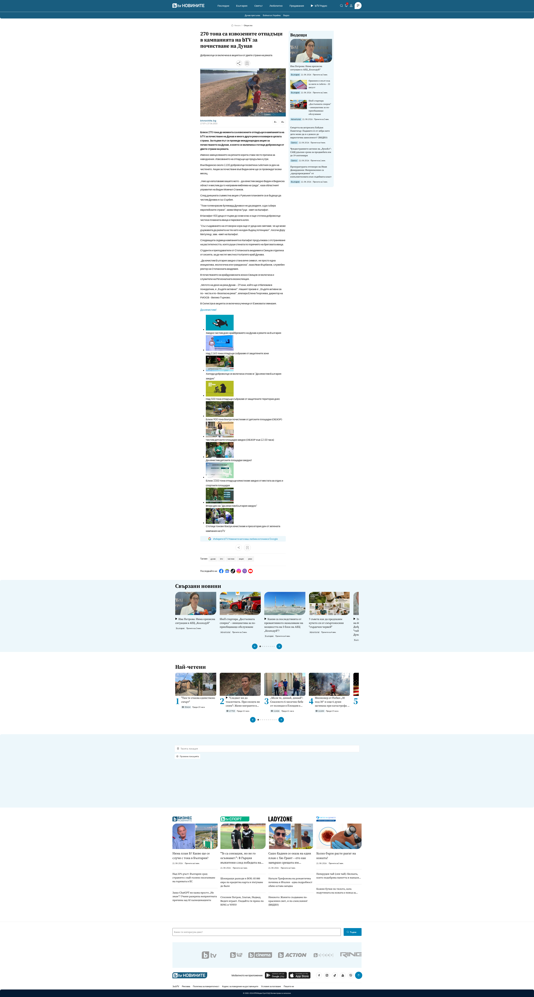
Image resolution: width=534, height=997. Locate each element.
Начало (237, 25)
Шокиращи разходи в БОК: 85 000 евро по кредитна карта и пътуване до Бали (241, 882)
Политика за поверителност (206, 986)
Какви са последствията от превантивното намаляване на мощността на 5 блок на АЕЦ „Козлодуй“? (283, 624)
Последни (223, 5)
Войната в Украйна (271, 15)
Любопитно (276, 5)
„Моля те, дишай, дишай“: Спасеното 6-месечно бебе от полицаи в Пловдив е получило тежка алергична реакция (287, 702)
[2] (346, 6)
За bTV (175, 986)
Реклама (186, 986)
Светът (258, 5)
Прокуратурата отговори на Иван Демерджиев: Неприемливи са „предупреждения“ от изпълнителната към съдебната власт (311, 171)
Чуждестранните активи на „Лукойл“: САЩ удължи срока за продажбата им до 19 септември (310, 152)
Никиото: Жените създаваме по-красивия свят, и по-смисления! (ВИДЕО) (287, 900)
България (241, 5)
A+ (282, 121)
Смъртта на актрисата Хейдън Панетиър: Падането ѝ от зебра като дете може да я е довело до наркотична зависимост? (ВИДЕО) (310, 132)
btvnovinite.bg (277, 114)
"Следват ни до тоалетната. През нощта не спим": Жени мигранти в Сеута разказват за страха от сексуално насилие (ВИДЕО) (243, 702)
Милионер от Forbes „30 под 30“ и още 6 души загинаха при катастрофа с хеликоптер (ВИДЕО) (332, 702)
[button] (255, 646)
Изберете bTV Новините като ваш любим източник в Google (245, 538)
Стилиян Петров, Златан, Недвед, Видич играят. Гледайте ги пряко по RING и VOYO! (242, 900)
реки (250, 559)
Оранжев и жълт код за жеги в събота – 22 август (319, 84)
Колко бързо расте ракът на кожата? (336, 855)
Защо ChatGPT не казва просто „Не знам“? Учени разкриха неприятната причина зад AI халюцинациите (194, 896)
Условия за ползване (271, 986)
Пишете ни (289, 986)
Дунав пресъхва (252, 15)
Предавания (297, 5)
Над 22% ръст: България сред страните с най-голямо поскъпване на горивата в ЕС (193, 877)
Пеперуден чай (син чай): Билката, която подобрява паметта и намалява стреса (339, 875)
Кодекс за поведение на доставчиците (240, 986)
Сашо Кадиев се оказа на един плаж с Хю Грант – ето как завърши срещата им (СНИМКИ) (289, 858)
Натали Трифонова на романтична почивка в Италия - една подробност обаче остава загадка (290, 882)
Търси (353, 932)
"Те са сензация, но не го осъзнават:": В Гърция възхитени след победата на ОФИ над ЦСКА (240, 858)
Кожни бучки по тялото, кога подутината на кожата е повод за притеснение (336, 890)
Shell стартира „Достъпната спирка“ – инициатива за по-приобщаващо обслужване (320, 107)
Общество (248, 25)
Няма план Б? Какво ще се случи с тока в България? (191, 855)
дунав (213, 559)
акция (241, 559)
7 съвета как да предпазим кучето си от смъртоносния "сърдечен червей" (326, 623)
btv (221, 559)
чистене (231, 559)
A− (275, 121)
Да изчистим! (208, 309)
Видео (286, 15)
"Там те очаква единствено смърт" (198, 699)
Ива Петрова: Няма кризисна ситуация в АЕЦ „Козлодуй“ (306, 68)
